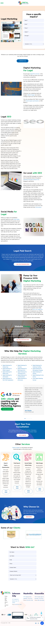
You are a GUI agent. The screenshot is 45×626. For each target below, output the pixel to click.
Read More (6, 491)
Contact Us (22, 61)
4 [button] (31, 418)
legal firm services (34, 74)
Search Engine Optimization (5, 465)
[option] (33, 396)
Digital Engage (31, 95)
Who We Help (6, 599)
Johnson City (36, 179)
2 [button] (27, 418)
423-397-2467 (18, 604)
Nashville (25, 179)
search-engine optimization (32, 101)
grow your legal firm (38, 309)
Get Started (22, 435)
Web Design (39, 463)
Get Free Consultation (7, 409)
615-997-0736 (29, 600)
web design (31, 334)
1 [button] (25, 418)
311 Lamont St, (15, 599)
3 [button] (29, 418)
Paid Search (17, 463)
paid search (37, 254)
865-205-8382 (41, 600)
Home (6, 596)
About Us (6, 603)
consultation (38, 207)
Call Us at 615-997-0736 (22, 264)
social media (16, 219)
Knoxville (30, 179)
